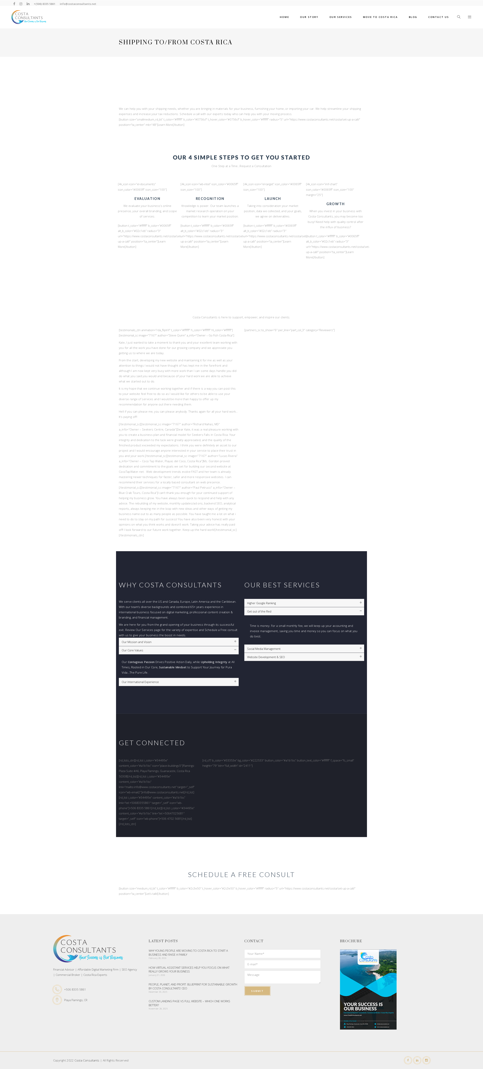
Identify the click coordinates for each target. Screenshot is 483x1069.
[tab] (179, 642)
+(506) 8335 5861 (44, 4)
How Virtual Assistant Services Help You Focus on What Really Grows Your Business (189, 969)
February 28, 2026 (157, 958)
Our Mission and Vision (137, 642)
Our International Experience (140, 682)
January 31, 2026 (157, 975)
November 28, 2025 (158, 1008)
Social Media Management (264, 649)
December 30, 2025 (158, 991)
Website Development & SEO (266, 657)
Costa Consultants (87, 1060)
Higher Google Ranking (261, 603)
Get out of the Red (259, 611)
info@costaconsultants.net (78, 4)
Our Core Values (132, 650)
